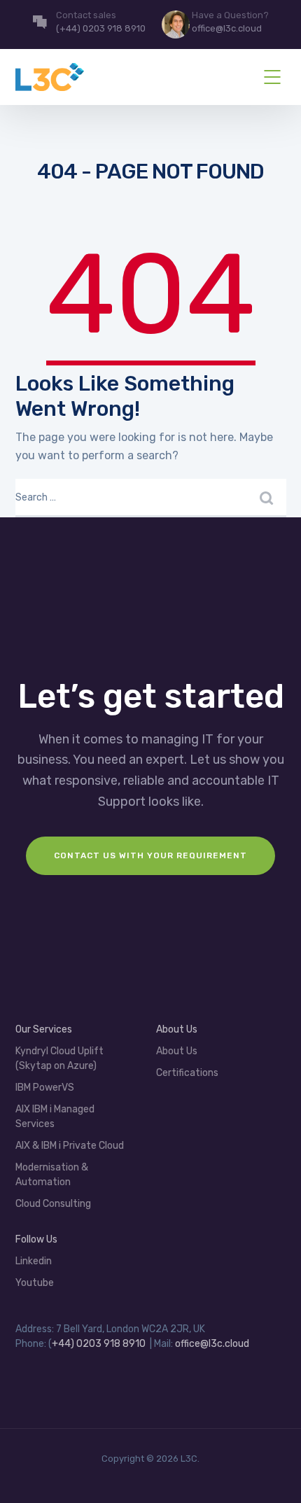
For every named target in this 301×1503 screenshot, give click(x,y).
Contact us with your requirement (150, 855)
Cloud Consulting (53, 1204)
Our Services (43, 1029)
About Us (176, 1051)
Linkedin (33, 1261)
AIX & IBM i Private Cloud (69, 1146)
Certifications (187, 1073)
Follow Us (36, 1239)
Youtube (34, 1283)
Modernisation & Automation (51, 1174)
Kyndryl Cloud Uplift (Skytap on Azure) (59, 1058)
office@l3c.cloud (212, 1344)
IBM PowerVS (44, 1087)
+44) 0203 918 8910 (99, 1344)
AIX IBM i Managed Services (54, 1116)
